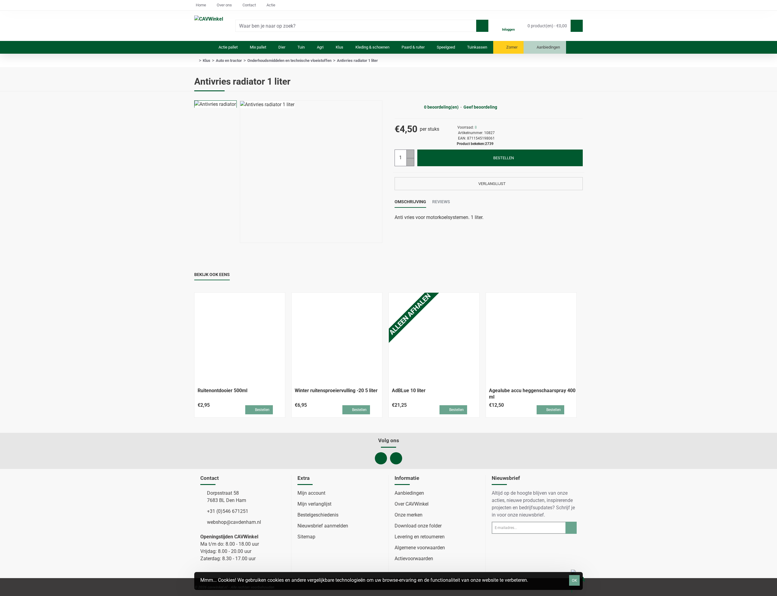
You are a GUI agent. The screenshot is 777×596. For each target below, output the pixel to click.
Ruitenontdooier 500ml (222, 390)
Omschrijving (410, 201)
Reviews (441, 201)
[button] (500, 158)
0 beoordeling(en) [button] (441, 107)
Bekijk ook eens (212, 274)
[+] (410, 154)
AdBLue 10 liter (409, 390)
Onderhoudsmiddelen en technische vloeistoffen (289, 60)
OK (574, 580)
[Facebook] (381, 458)
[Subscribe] (571, 528)
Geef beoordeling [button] (480, 107)
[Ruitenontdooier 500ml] (240, 338)
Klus (206, 60)
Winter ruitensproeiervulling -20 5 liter (336, 390)
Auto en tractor (229, 60)
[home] (195, 60)
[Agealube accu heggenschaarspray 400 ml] (531, 338)
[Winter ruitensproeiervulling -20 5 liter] (337, 338)
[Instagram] (396, 458)
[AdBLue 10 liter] (434, 338)
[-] (410, 162)
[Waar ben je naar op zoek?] (482, 26)
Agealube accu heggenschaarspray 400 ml (532, 394)
